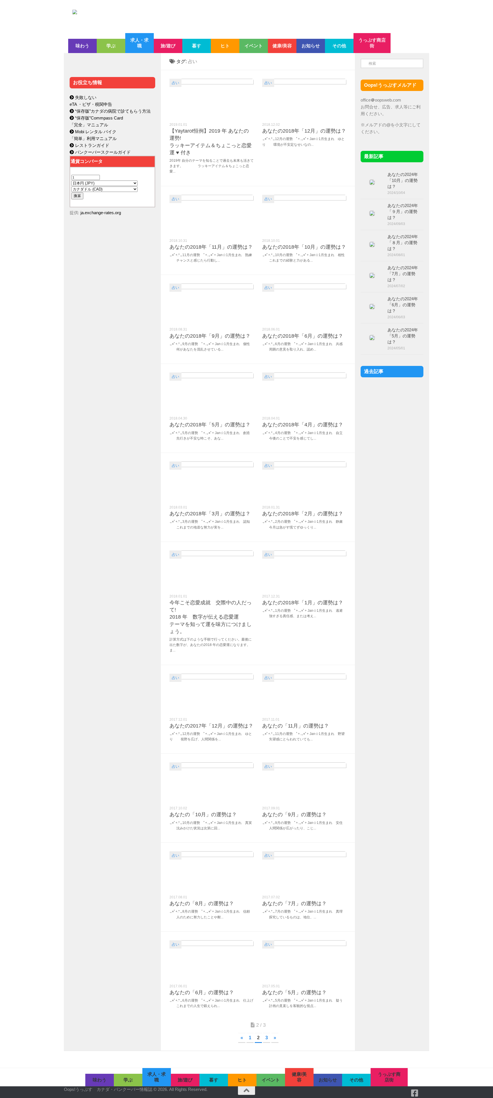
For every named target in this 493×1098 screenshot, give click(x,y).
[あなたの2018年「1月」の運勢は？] (304, 570)
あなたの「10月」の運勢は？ (203, 814)
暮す (196, 45)
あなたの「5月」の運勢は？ (294, 992)
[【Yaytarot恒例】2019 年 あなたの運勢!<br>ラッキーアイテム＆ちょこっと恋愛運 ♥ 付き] (211, 98)
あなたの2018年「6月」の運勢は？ (302, 336)
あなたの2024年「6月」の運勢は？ (402, 304)
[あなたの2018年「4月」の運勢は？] (304, 392)
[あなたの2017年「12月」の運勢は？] (211, 693)
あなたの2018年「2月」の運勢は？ (302, 513)
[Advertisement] (112, 341)
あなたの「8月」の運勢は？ (201, 903)
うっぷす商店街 (372, 43)
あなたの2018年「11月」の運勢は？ (211, 247)
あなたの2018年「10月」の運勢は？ (304, 247)
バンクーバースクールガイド (102, 152)
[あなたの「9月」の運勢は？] (304, 782)
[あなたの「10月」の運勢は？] (211, 782)
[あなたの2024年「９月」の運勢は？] (372, 213)
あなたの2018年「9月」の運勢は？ (209, 336)
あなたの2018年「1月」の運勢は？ (302, 602)
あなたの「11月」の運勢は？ (295, 726)
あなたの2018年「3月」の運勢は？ (209, 513)
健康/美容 (282, 45)
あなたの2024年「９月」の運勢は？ (402, 211)
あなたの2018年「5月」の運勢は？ (209, 425)
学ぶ (111, 45)
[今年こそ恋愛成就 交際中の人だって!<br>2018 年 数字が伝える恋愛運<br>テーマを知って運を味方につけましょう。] (211, 570)
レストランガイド (91, 145)
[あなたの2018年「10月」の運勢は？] (304, 214)
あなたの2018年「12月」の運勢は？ (304, 131)
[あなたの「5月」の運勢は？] (304, 960)
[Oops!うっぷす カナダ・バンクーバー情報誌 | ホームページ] (200, 16)
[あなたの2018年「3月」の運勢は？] (211, 481)
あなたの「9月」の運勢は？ (294, 814)
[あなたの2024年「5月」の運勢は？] (372, 338)
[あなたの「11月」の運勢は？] (304, 693)
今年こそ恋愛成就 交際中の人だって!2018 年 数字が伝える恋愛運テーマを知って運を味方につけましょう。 (210, 617)
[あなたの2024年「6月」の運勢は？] (372, 306)
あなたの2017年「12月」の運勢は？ (211, 726)
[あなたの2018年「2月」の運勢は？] (304, 481)
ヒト (225, 45)
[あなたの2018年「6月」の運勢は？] (304, 303)
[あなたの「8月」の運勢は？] (211, 871)
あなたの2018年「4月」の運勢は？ (302, 425)
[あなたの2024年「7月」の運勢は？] (372, 275)
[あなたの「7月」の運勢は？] (304, 871)
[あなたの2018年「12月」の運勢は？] (304, 98)
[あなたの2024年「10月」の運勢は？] (372, 182)
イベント (254, 45)
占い (175, 83)
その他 (339, 45)
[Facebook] (415, 1093)
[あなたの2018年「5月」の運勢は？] (211, 392)
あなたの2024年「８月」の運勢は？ (402, 242)
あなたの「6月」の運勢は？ (201, 992)
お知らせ (311, 45)
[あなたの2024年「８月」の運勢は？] (372, 244)
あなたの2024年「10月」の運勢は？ (402, 180)
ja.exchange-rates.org (100, 212)
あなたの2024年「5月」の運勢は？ (402, 335)
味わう (82, 45)
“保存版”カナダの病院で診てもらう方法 (112, 111)
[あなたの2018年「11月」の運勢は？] (211, 214)
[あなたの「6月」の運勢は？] (211, 960)
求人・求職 (139, 43)
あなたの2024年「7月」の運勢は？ (402, 273)
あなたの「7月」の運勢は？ (294, 903)
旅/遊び (168, 45)
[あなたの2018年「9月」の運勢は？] (211, 303)
